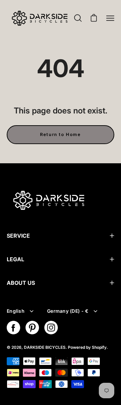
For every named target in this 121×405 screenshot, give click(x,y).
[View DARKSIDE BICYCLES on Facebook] (13, 327)
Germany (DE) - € (67, 311)
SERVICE (18, 235)
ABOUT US (21, 282)
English (16, 311)
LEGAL (15, 259)
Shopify (99, 347)
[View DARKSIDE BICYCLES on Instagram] (51, 327)
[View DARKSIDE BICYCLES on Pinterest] (32, 327)
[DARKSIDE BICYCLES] (40, 18)
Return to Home (60, 134)
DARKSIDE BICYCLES (45, 347)
